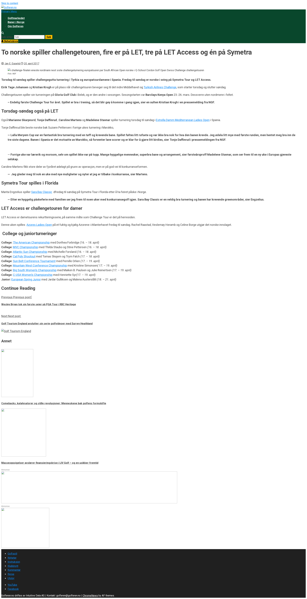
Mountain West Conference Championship (40, 265)
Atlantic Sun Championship (30, 251)
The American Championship (31, 242)
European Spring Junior (26, 279)
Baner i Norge (16, 22)
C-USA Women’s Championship (32, 274)
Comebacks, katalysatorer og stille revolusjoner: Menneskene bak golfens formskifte (53, 403)
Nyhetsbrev (11, 41)
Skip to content (9, 3)
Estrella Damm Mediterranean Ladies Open (183, 120)
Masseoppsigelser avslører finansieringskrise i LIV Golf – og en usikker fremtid (49, 462)
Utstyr (11, 578)
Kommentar (14, 569)
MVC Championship (25, 247)
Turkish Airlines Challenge (160, 87)
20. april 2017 (31, 63)
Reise (11, 574)
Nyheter (12, 557)
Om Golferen (15, 26)
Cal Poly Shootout (24, 256)
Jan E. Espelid (12, 63)
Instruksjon (14, 561)
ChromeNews (90, 595)
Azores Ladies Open (39, 224)
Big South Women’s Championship (34, 270)
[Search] (2, 33)
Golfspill (12, 553)
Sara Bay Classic (41, 192)
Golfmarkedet (16, 18)
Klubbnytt (13, 565)
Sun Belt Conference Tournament (34, 261)
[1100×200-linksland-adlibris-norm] (89, 502)
